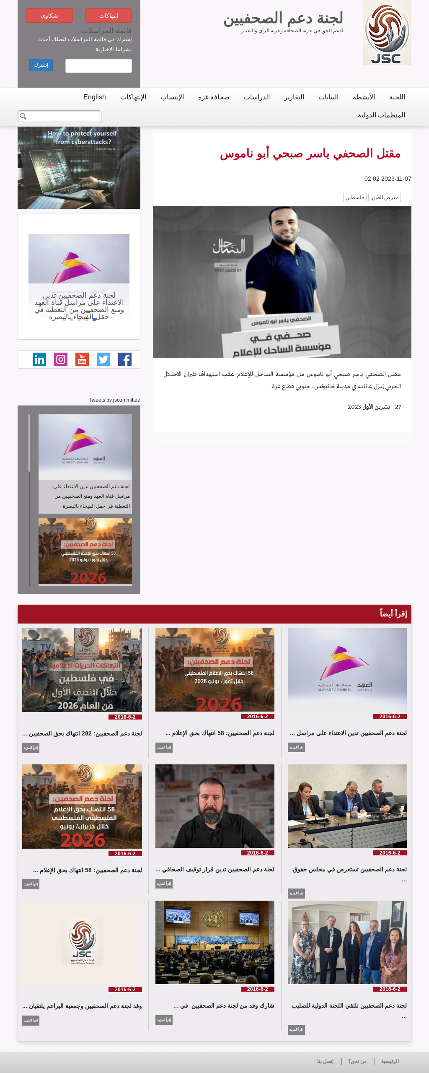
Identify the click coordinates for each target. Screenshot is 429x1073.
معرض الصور (384, 197)
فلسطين (355, 197)
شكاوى (49, 15)
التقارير (294, 97)
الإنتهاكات (133, 97)
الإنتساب (172, 97)
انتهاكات (109, 15)
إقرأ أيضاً (393, 614)
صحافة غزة (214, 97)
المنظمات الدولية (381, 115)
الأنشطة (364, 97)
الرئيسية (390, 1061)
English (94, 97)
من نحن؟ (357, 1061)
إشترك (41, 65)
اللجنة (397, 97)
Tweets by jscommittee (114, 400)
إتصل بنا (325, 1061)
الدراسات (257, 97)
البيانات (328, 97)
